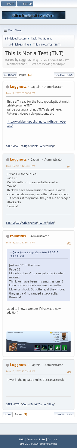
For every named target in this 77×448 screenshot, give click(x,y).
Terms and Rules (36, 439)
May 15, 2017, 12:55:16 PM (20, 371)
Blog (51, 146)
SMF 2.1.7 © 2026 (29, 443)
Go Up (7, 414)
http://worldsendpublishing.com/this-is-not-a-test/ (36, 124)
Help (21, 439)
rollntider (18, 236)
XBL (18, 146)
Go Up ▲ (53, 439)
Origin (26, 146)
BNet (34, 146)
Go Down (10, 74)
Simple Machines (48, 443)
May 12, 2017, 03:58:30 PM (20, 93)
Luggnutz (18, 86)
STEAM (10, 146)
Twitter (42, 146)
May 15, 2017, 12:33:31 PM (20, 165)
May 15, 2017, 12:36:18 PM (20, 242)
